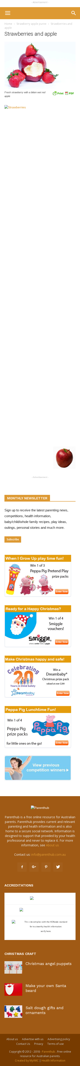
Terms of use (55, 1044)
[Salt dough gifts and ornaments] (13, 1011)
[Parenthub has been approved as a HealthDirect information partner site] (40, 899)
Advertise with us (32, 1039)
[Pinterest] (46, 867)
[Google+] (34, 867)
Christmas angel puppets (49, 963)
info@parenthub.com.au (48, 854)
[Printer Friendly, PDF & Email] (63, 93)
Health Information (53, 1060)
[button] (74, 13)
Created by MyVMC (27, 1060)
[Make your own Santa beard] (13, 989)
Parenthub (49, 1052)
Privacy (38, 1044)
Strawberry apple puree (31, 24)
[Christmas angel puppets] (13, 967)
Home (8, 24)
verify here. (46, 931)
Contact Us (23, 1044)
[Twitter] (58, 867)
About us (52, 845)
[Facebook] (22, 867)
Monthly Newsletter (27, 498)
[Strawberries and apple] (40, 88)
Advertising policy (59, 1039)
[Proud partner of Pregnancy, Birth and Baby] (40, 910)
